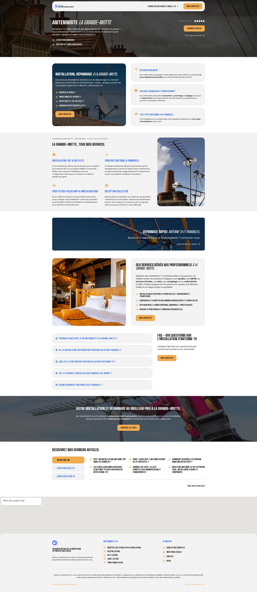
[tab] (68, 460)
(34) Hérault (80, 139)
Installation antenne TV (62, 139)
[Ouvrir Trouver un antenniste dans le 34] (178, 6)
